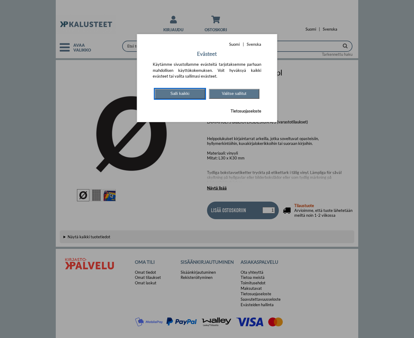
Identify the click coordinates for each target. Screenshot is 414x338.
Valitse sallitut (234, 93)
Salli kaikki (179, 93)
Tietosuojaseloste (246, 111)
